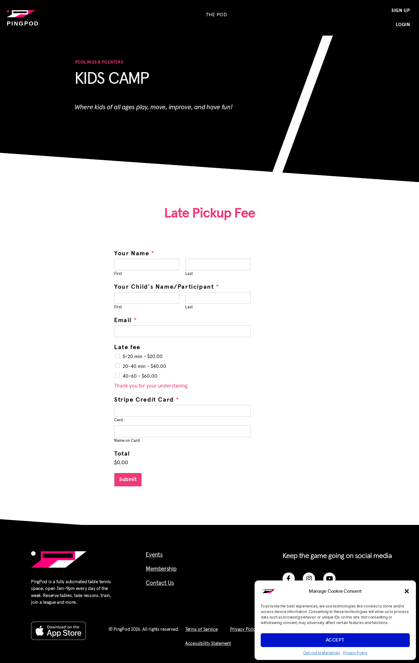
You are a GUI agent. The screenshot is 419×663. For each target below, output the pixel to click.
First (118, 274)
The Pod (216, 14)
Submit (128, 479)
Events (154, 555)
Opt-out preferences (321, 652)
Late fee (127, 347)
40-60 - (140, 376)
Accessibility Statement (208, 643)
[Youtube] (329, 578)
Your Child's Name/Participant (166, 287)
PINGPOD (23, 23)
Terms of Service (201, 629)
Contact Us (160, 583)
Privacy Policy (355, 652)
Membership (161, 569)
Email (125, 320)
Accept (335, 640)
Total (122, 454)
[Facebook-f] (289, 578)
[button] (407, 591)
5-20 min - (143, 356)
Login (403, 24)
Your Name (134, 253)
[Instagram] (309, 578)
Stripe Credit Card (146, 400)
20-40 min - (144, 366)
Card (118, 420)
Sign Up (400, 10)
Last (189, 274)
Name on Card (127, 441)
